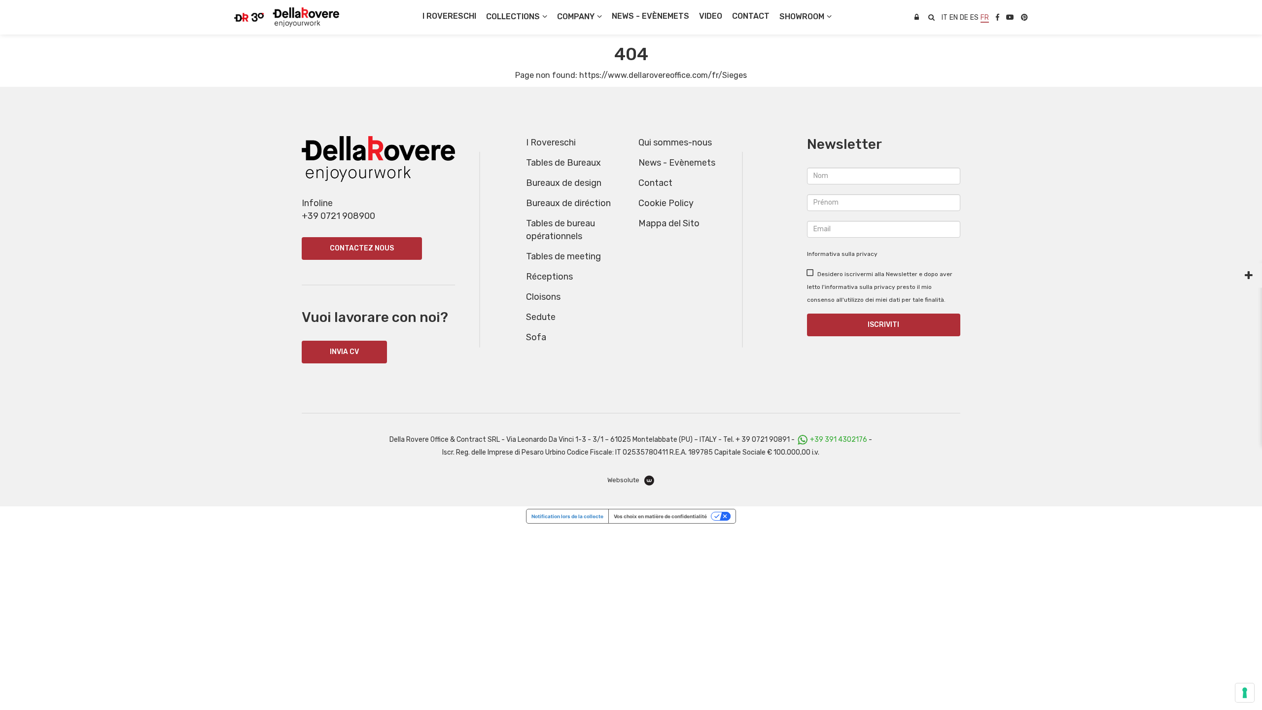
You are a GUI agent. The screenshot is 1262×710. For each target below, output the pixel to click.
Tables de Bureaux (563, 162)
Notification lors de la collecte (567, 516)
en (953, 17)
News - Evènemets (676, 162)
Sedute (541, 317)
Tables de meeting (563, 256)
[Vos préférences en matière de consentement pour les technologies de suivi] (1244, 692)
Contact (655, 183)
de (964, 17)
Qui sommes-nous (675, 142)
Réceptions (549, 276)
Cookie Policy (666, 203)
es (974, 17)
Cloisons (543, 296)
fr (985, 17)
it (944, 17)
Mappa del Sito (669, 223)
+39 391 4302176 (838, 439)
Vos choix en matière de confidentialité (660, 516)
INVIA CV (344, 352)
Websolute (624, 480)
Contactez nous (362, 248)
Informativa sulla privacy (842, 253)
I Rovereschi (449, 16)
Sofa (536, 337)
